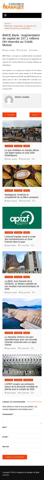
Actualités (34, 50)
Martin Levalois (9, 50)
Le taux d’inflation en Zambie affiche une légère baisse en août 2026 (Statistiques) (22, 153)
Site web (5, 446)
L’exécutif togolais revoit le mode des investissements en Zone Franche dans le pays (20, 239)
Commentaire (8, 414)
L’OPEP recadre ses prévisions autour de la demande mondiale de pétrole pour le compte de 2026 (21, 386)
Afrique (26, 146)
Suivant (34, 115)
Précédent (10, 115)
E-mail (5, 437)
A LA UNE (9, 146)
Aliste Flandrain (12, 201)
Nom (4, 427)
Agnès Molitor (11, 245)
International (28, 380)
